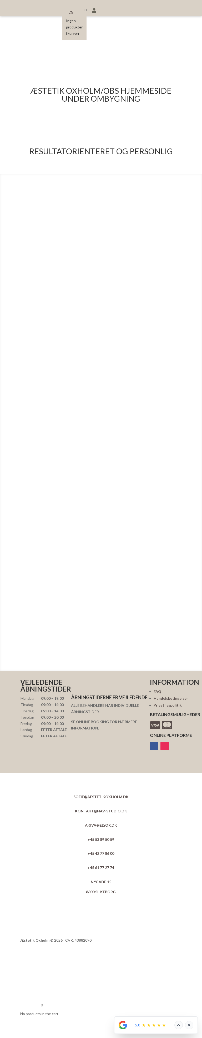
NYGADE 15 (101, 882)
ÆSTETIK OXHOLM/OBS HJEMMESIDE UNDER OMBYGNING (101, 95)
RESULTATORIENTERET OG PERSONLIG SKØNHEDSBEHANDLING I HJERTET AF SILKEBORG (101, 125)
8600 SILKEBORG (101, 892)
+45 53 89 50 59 (101, 839)
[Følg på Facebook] (154, 746)
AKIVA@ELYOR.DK (101, 825)
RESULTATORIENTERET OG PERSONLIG (101, 151)
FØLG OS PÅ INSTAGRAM (103, 660)
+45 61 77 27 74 (101, 867)
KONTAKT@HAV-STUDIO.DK (101, 811)
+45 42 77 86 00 (101, 853)
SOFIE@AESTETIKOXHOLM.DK (101, 796)
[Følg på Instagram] (164, 746)
